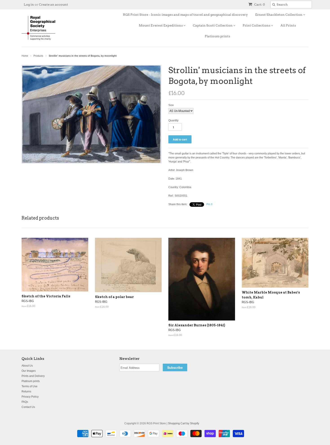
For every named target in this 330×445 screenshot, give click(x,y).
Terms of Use (29, 386)
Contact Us (28, 407)
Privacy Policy (30, 396)
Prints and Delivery (33, 376)
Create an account (53, 4)
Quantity (173, 120)
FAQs (25, 401)
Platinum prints (217, 36)
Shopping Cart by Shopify (183, 423)
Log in (29, 4)
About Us (27, 365)
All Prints (288, 25)
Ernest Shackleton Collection (279, 14)
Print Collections (257, 25)
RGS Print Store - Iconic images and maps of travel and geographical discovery (185, 14)
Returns (26, 391)
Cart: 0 (259, 4)
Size (171, 105)
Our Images (29, 370)
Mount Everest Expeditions (161, 25)
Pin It (209, 204)
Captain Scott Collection (213, 25)
